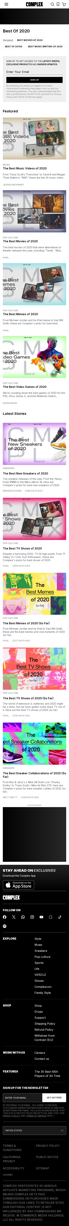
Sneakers (40, 950)
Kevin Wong (10, 403)
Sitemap (42, 1168)
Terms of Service (27, 97)
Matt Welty (10, 797)
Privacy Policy (11, 1115)
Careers (39, 1052)
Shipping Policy (44, 1023)
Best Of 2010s (13, 46)
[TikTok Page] (60, 917)
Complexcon (42, 986)
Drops (38, 1011)
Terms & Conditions (12, 1148)
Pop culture (42, 956)
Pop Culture (10, 237)
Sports (39, 962)
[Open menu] (6, 4)
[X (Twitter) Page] (14, 917)
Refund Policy (43, 1029)
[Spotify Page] (4, 926)
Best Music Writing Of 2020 (45, 46)
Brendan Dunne (12, 491)
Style (37, 938)
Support (40, 1017)
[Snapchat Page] (50, 917)
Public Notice (47, 1157)
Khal (6, 257)
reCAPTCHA (33, 94)
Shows (39, 980)
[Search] (52, 4)
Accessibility (13, 1168)
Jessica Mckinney (13, 185)
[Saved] (58, 4)
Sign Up (34, 80)
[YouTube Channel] (41, 917)
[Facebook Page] (4, 917)
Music (6, 164)
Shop (38, 1005)
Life (36, 968)
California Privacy (12, 1159)
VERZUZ (40, 974)
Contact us (41, 1058)
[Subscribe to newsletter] (54, 1097)
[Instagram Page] (32, 917)
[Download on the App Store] (18, 883)
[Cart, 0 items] (64, 4)
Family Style (42, 992)
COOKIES (8, 1174)
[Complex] (34, 4)
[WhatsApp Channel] (23, 917)
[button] (34, 1130)
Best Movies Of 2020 (30, 40)
